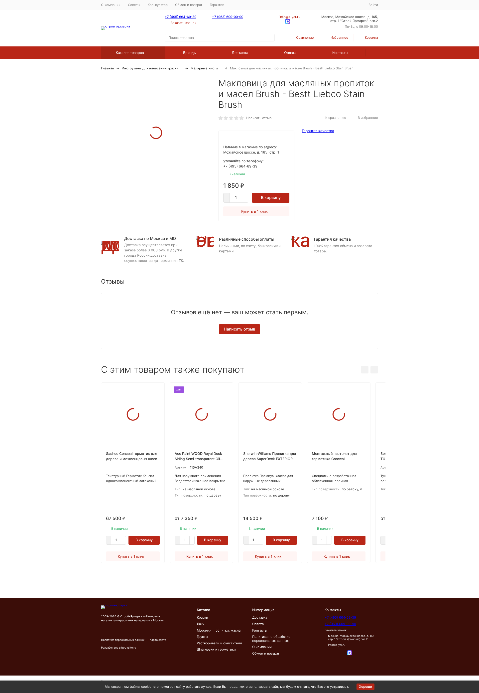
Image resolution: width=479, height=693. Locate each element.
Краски (202, 617)
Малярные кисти (204, 68)
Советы (134, 5)
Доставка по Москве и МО (150, 238)
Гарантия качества (318, 131)
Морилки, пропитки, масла (218, 630)
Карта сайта (158, 640)
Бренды (190, 52)
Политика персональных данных (122, 640)
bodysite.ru (128, 647)
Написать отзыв (258, 118)
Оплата (290, 52)
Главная (107, 68)
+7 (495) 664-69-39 (180, 17)
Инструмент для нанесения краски (150, 68)
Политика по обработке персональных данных (271, 639)
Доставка (240, 52)
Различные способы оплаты (246, 239)
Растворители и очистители (219, 643)
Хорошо (365, 687)
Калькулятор (158, 5)
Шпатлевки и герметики (216, 649)
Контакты (340, 52)
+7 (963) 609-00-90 (227, 17)
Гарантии (217, 5)
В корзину (271, 197)
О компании (110, 5)
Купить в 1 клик (254, 211)
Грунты (202, 637)
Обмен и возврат (188, 5)
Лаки (201, 624)
